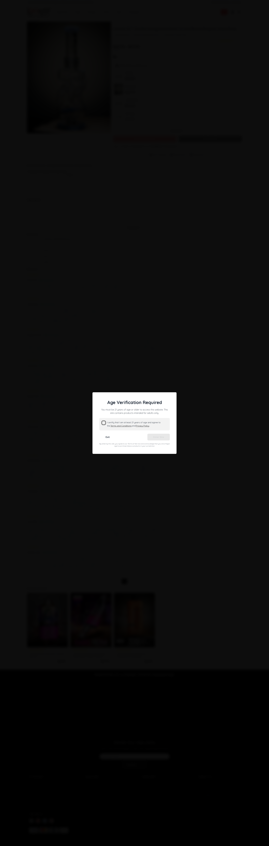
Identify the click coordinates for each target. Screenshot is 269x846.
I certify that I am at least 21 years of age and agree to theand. (134, 424)
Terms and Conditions (121, 425)
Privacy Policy (142, 425)
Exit (108, 437)
